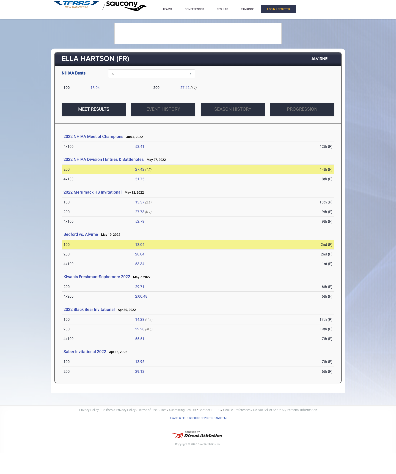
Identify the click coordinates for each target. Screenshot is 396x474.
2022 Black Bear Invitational (89, 309)
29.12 (139, 371)
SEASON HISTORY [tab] (232, 109)
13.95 (139, 361)
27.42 (185, 87)
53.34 (139, 264)
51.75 (139, 179)
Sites (163, 410)
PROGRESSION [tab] (302, 109)
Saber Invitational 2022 (84, 351)
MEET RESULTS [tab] (93, 109)
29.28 (139, 329)
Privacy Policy (89, 410)
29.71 (139, 287)
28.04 (139, 254)
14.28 (139, 319)
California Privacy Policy (119, 410)
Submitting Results (182, 410)
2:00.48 (141, 296)
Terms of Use (147, 410)
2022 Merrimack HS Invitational (92, 192)
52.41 (139, 146)
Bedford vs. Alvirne (80, 234)
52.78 (139, 221)
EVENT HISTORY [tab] (163, 109)
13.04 (95, 87)
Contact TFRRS (210, 410)
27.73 (139, 212)
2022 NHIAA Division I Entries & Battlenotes (103, 159)
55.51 (139, 339)
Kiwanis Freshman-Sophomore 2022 (96, 276)
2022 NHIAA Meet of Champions (93, 136)
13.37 (139, 202)
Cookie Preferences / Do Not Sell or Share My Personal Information (270, 410)
